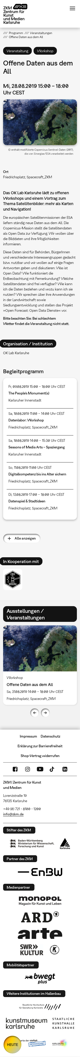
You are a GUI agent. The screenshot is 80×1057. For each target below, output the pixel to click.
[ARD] (40, 916)
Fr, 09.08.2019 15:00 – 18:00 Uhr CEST (36, 386)
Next (45, 712)
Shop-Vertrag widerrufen (40, 756)
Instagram (27, 769)
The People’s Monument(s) (28, 393)
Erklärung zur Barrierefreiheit (40, 746)
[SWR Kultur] (31, 949)
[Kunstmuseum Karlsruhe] (26, 1023)
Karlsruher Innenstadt (24, 400)
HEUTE (12, 1045)
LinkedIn (64, 769)
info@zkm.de (13, 814)
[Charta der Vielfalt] (28, 1043)
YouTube (40, 769)
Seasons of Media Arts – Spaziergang (36, 447)
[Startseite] (18, 14)
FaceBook (15, 769)
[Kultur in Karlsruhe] (54, 949)
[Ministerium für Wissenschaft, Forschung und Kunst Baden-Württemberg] (32, 843)
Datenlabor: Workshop (26, 420)
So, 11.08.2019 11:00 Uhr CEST (30, 467)
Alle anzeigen (25, 538)
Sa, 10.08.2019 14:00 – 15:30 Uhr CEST (36, 440)
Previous (34, 712)
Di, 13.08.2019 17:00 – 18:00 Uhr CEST (36, 494)
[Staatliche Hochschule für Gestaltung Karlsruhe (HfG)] (40, 1007)
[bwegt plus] (40, 978)
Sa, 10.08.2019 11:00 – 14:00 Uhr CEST (36, 413)
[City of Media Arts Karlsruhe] (60, 1043)
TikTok (52, 769)
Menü (72, 8)
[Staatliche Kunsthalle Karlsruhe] (63, 1023)
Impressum (28, 736)
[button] (40, 122)
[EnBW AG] (40, 872)
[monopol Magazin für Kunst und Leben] (40, 901)
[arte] (40, 933)
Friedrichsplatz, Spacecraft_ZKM (27, 177)
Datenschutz (50, 736)
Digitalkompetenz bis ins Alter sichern (37, 474)
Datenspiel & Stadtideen (26, 501)
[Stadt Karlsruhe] (65, 843)
